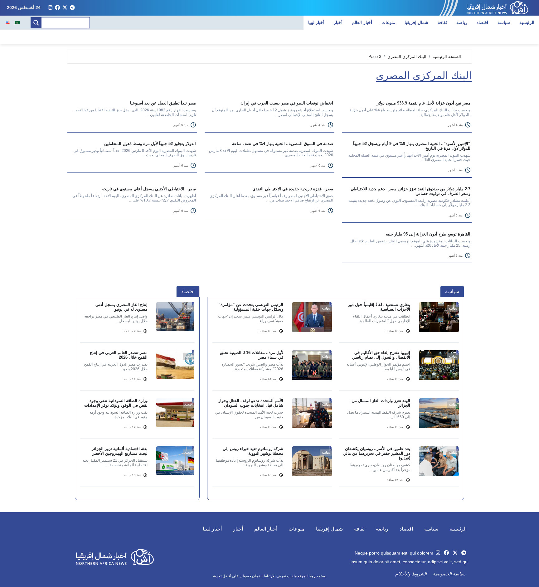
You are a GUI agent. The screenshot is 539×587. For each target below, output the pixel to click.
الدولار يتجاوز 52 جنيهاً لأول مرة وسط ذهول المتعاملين (150, 143)
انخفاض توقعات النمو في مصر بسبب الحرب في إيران (286, 103)
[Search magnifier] (36, 22)
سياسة (504, 22)
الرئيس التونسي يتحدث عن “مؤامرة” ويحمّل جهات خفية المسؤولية (250, 307)
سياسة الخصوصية (449, 573)
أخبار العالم (362, 22)
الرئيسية (526, 22)
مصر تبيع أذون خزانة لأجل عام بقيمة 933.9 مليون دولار (423, 103)
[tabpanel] (335, 398)
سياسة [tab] (452, 291)
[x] (64, 7)
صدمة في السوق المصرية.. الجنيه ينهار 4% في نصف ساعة (282, 143)
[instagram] (50, 7)
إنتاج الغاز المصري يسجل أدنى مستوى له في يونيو (121, 307)
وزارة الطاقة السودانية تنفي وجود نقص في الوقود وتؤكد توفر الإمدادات (116, 403)
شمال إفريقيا (417, 22)
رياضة (461, 22)
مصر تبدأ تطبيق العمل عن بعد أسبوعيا (163, 103)
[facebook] (57, 7)
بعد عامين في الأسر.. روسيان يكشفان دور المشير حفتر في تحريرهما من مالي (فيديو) (376, 453)
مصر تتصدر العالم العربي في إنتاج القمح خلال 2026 (119, 355)
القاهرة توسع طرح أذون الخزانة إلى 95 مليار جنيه (428, 234)
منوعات (388, 22)
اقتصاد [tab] (188, 291)
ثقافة (442, 22)
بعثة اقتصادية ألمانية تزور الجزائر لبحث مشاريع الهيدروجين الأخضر (120, 451)
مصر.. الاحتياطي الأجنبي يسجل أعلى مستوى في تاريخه (149, 189)
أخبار (338, 22)
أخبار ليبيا (316, 22)
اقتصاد (482, 22)
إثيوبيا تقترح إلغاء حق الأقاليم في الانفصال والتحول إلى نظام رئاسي (381, 355)
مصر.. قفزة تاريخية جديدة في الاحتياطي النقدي (292, 189)
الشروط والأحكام (411, 573)
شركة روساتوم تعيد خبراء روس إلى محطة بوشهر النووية (253, 451)
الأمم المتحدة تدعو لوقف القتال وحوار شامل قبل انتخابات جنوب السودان (250, 403)
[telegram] (72, 7)
